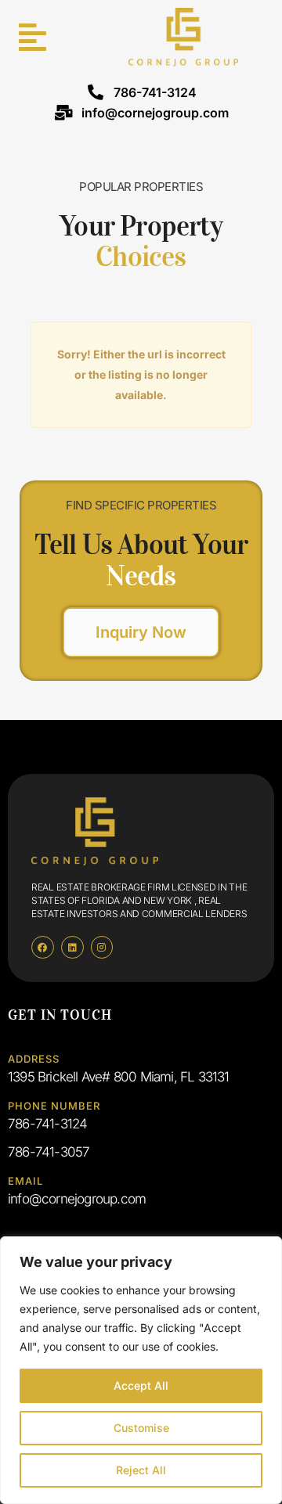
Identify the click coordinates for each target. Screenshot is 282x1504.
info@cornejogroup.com (155, 113)
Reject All (141, 1470)
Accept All (141, 1385)
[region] (141, 1370)
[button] (28, 37)
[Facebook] (42, 947)
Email (25, 1181)
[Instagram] (102, 947)
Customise (141, 1427)
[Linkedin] (72, 947)
